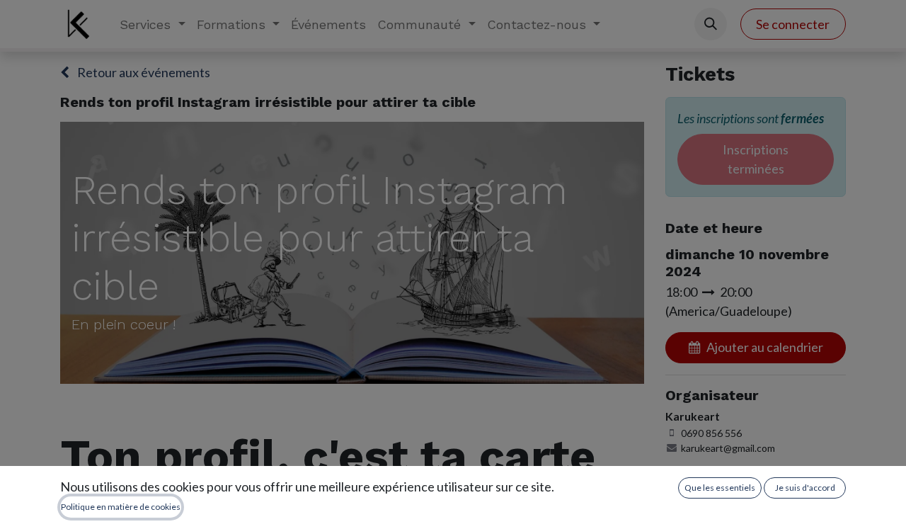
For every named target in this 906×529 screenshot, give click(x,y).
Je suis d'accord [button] (805, 487)
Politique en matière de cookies (120, 506)
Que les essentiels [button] (719, 487)
